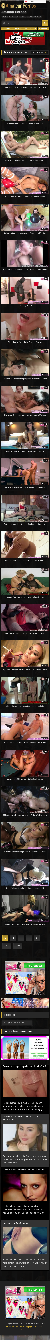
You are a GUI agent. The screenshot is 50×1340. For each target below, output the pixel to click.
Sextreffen (43, 29)
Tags (29, 1333)
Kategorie (6, 29)
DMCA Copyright (26, 1330)
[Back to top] (42, 1332)
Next (7, 946)
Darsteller (17, 29)
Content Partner (12, 1330)
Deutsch (30, 2)
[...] (19, 1114)
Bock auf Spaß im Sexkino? (16, 1174)
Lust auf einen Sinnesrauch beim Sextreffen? (24, 1121)
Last (18, 946)
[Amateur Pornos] (20, 6)
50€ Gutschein (30, 29)
